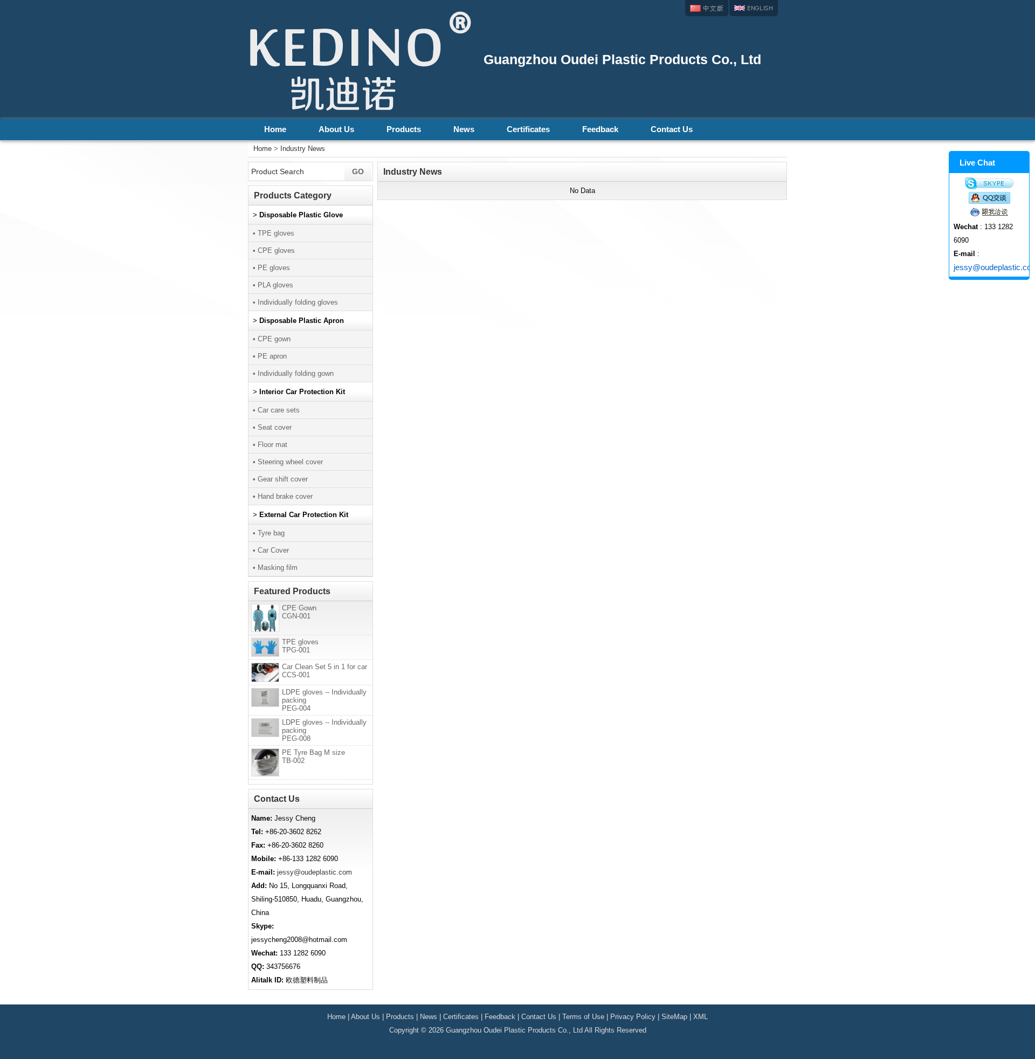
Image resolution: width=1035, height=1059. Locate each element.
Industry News (302, 149)
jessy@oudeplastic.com (314, 872)
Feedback (600, 129)
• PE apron (270, 356)
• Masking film (275, 567)
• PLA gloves (273, 285)
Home (275, 129)
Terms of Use (583, 1017)
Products (404, 129)
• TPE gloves (273, 233)
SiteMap (674, 1017)
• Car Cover (271, 550)
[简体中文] (706, 8)
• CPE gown (272, 339)
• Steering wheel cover (288, 462)
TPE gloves (300, 646)
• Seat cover (272, 427)
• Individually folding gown (293, 373)
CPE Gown (299, 612)
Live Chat (977, 162)
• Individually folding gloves (295, 302)
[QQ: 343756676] (989, 198)
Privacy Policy (633, 1017)
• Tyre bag (269, 533)
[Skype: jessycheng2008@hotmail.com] (989, 183)
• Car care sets (276, 410)
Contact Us (672, 129)
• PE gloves (271, 268)
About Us (336, 129)
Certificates (528, 129)
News (463, 129)
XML (700, 1017)
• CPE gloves (274, 250)
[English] (753, 8)
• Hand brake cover (283, 496)
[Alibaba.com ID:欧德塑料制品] (989, 212)
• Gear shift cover (280, 479)
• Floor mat (270, 445)
